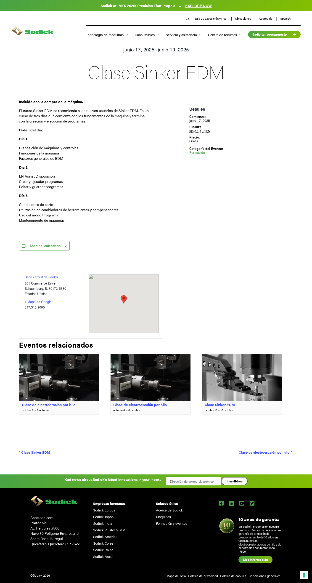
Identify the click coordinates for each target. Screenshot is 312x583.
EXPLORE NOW (198, 5)
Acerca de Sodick (169, 510)
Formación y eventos (171, 523)
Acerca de (266, 18)
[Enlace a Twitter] (252, 503)
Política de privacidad (203, 575)
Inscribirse (235, 481)
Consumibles (145, 34)
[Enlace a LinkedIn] (231, 503)
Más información (255, 559)
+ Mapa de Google (38, 301)
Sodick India (102, 523)
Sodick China (103, 549)
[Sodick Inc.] (32, 31)
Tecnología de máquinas (105, 34)
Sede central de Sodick (41, 277)
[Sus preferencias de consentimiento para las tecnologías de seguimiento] (304, 575)
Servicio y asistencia (181, 34)
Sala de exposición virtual (211, 18)
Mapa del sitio (176, 575)
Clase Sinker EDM (220, 404)
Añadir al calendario (45, 245)
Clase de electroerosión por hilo (48, 404)
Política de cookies (233, 575)
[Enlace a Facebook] (221, 503)
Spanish (285, 18)
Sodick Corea (103, 543)
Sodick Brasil (103, 556)
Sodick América (105, 536)
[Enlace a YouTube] (241, 503)
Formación (197, 152)
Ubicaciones (243, 18)
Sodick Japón (103, 516)
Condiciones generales (264, 575)
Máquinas (163, 516)
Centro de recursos (222, 34)
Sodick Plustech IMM (109, 529)
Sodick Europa (104, 510)
